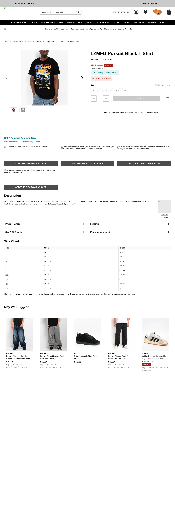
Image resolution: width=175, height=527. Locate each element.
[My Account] (136, 11)
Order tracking (120, 12)
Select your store (149, 3)
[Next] (82, 77)
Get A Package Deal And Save (104, 73)
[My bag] (169, 12)
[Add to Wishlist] (167, 98)
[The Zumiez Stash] (157, 12)
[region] (44, 82)
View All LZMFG (164, 216)
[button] (44, 78)
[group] (72, 3)
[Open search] (78, 12)
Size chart (165, 85)
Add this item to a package (31, 164)
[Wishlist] (145, 12)
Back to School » (24, 3)
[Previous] (6, 77)
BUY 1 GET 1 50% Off (101, 78)
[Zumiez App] (87, 33)
